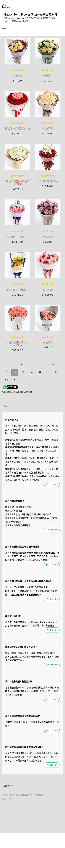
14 (53, 364)
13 (44, 364)
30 (6, 380)
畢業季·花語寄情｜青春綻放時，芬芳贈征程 (22, 794)
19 (40, 372)
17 (23, 372)
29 (56, 372)
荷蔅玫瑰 (6, 799)
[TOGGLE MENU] (4, 30)
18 (31, 372)
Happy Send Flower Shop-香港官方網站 (30, 14)
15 (6, 372)
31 (15, 380)
